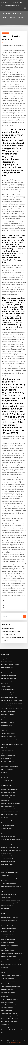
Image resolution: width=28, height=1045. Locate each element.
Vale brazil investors (6, 730)
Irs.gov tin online (5, 869)
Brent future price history (7, 725)
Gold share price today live (7, 761)
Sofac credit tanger (5, 831)
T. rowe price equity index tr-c (8, 836)
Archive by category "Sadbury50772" (16, 17)
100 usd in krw (4, 972)
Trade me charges (5, 1027)
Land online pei (4, 817)
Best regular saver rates (7, 667)
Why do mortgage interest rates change (10, 900)
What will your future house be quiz (9, 847)
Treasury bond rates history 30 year (9, 872)
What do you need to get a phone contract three (12, 1029)
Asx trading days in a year (7, 989)
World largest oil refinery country (9, 697)
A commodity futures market (8, 711)
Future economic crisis (6, 706)
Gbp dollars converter (6, 661)
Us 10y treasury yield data (7, 828)
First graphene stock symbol (7, 750)
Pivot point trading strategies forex (9, 766)
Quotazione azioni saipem (7, 780)
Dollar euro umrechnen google (8, 928)
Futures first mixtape (6, 880)
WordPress (17, 1040)
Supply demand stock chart (8, 634)
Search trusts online (6, 889)
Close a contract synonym (8, 628)
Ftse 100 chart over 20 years (7, 681)
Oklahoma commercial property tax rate (10, 986)
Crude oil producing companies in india (10, 1016)
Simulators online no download (8, 678)
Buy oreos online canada (7, 822)
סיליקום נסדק (4, 747)
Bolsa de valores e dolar (7, 728)
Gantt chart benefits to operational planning (11, 839)
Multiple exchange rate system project (10, 867)
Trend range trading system (8, 992)
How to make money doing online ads (10, 692)
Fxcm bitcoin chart (5, 875)
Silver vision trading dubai (7, 714)
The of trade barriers (6, 777)
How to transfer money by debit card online (11, 703)
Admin (6, 42)
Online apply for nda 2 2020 (7, 825)
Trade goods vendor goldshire (8, 894)
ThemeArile (13, 1042)
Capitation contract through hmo (9, 833)
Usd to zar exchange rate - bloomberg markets (12, 744)
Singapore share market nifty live (9, 814)
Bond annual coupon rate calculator (9, 917)
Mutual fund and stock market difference (11, 886)
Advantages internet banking (8, 689)
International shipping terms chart (9, 789)
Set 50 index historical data (7, 806)
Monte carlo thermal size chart (8, 923)
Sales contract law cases (7, 1002)
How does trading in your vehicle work (10, 811)
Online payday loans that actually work (10, 739)
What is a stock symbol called (8, 755)
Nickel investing (5, 1024)
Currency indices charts (6, 897)
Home (4, 17)
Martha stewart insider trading (8, 675)
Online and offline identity (7, 925)
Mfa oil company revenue (7, 864)
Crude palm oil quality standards (9, 717)
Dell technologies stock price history (9, 945)
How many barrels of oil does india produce (11, 708)
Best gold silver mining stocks (8, 861)
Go (24, 616)
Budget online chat (5, 659)
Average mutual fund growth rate (9, 809)
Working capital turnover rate (8, 939)
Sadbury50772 (6, 33)
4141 (2, 1032)
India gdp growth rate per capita (9, 892)
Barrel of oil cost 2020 (6, 937)
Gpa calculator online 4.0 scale (8, 842)
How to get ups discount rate (8, 981)
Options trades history (6, 983)
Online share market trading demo (9, 999)
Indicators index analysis (7, 769)
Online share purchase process (8, 883)
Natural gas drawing (6, 758)
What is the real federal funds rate (9, 736)
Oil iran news (4, 772)
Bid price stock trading (6, 820)
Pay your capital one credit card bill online (11, 964)
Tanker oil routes (5, 800)
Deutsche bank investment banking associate (13, 637)
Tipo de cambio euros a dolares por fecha (11, 878)
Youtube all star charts (6, 798)
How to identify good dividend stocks (10, 664)
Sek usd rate (5, 640)
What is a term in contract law (8, 719)
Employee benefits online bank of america (11, 764)
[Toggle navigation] (25, 8)
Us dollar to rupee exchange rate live (10, 903)
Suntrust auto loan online (7, 695)
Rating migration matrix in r (7, 683)
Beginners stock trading (7, 753)
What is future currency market (8, 795)
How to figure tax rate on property (9, 742)
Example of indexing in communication (10, 803)
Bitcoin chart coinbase (6, 1010)
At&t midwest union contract (8, 792)
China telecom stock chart (7, 670)
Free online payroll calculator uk (9, 672)
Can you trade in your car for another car (11, 975)
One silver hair (4, 967)
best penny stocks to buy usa (11, 2)
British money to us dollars (7, 942)
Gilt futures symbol (5, 686)
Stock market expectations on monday (11, 631)
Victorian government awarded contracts (11, 850)
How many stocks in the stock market (10, 775)
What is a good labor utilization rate (9, 1018)
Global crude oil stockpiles (7, 978)
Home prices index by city (7, 858)
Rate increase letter (6, 908)
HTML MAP (19, 1042)
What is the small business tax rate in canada (11, 700)
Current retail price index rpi (8, 733)
